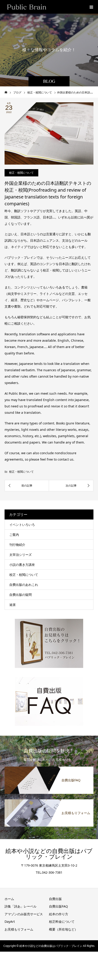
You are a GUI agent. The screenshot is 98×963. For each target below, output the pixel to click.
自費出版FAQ (58, 906)
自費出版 (55, 899)
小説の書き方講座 (22, 564)
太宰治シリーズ (20, 554)
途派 (12, 604)
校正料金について (62, 921)
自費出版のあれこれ (23, 584)
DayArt (10, 921)
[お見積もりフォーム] (49, 799)
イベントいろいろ (22, 524)
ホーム (9, 899)
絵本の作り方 (58, 914)
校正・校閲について (21, 173)
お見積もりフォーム (19, 929)
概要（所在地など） (63, 929)
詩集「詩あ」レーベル (20, 906)
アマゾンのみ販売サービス (24, 914)
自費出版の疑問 (20, 594)
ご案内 (14, 534)
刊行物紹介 (17, 544)
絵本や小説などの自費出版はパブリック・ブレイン (49, 854)
